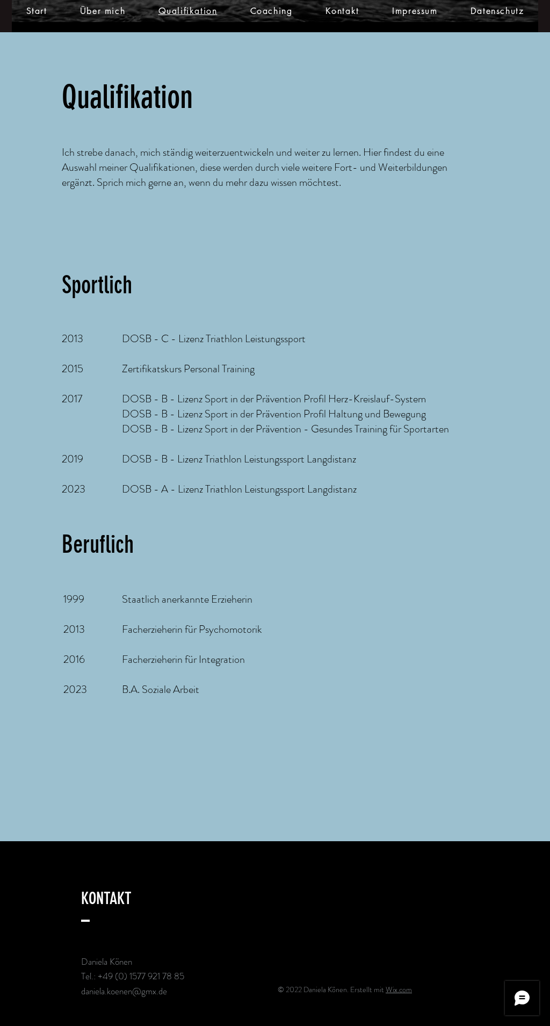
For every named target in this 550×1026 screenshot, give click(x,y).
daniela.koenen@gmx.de (124, 991)
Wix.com (399, 989)
